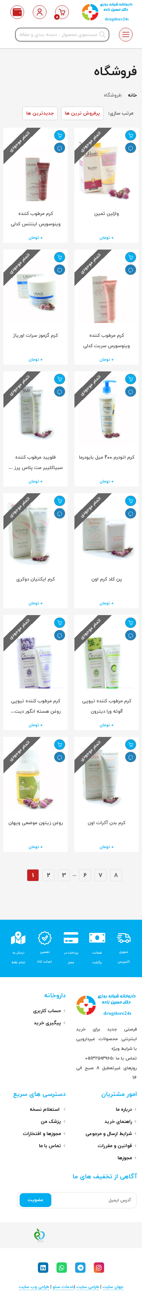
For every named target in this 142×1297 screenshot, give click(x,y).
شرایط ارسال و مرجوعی (108, 1134)
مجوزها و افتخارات (42, 1134)
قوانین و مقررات (115, 1146)
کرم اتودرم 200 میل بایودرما (106, 457)
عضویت (35, 1200)
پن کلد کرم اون (106, 579)
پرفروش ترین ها (82, 113)
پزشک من (51, 1121)
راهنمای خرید (118, 1121)
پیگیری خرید (47, 1023)
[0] (62, 12)
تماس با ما (50, 1146)
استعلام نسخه (45, 1109)
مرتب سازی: (120, 113)
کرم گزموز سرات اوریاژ (35, 335)
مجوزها (125, 1158)
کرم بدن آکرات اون (106, 823)
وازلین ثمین (106, 213)
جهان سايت (113, 1287)
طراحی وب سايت (34, 1287)
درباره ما (124, 1109)
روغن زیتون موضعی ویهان (35, 823)
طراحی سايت (88, 1287)
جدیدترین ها (40, 113)
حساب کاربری (47, 1011)
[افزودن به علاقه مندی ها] (130, 135)
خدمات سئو (63, 1287)
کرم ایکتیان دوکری (35, 579)
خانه (132, 95)
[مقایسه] (130, 148)
